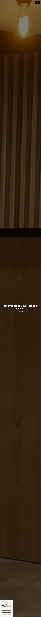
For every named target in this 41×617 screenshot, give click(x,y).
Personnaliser (6, 614)
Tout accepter (7, 610)
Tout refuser (6, 612)
